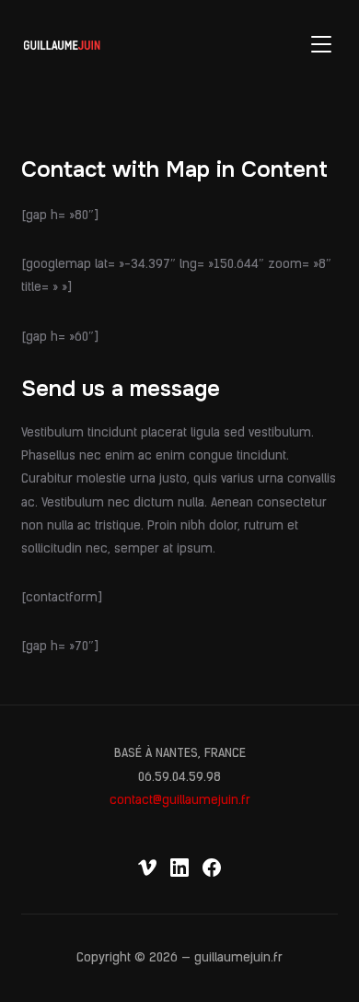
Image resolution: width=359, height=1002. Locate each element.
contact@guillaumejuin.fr (180, 801)
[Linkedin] (179, 867)
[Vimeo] (147, 867)
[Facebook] (212, 867)
